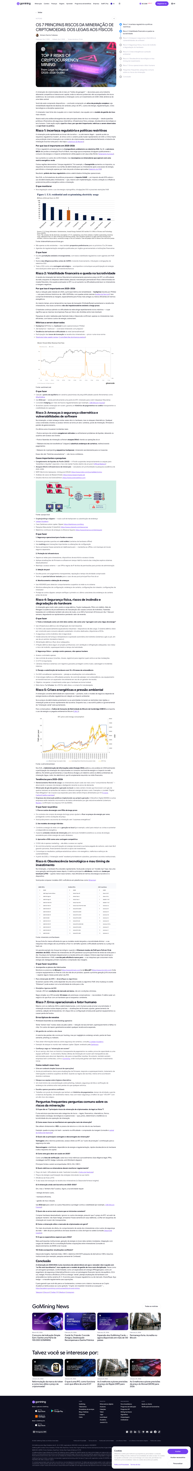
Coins (81, 1417)
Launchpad (103, 1417)
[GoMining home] (24, 3)
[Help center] (127, 1431)
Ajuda (143, 1401)
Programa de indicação (128, 1407)
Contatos (82, 1414)
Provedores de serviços (86, 1409)
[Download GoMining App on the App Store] (40, 1411)
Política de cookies (155, 1440)
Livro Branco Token (121, 1440)
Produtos (102, 1401)
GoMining (82, 1404)
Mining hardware (126, 1412)
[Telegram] (143, 1431)
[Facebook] (155, 1431)
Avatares (103, 1407)
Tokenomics (83, 1407)
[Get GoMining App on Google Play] (57, 1411)
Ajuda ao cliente (147, 1404)
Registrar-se (161, 4)
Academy (103, 1420)
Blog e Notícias (83, 1412)
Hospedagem (125, 1417)
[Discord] (147, 1431)
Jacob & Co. (104, 1422)
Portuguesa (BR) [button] (41, 1432)
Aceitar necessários (177, 1457)
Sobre (80, 1401)
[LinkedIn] (135, 1431)
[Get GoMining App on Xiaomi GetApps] (40, 1416)
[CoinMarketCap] (131, 1431)
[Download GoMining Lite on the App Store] (40, 1425)
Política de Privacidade (80, 1440)
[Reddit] (151, 1431)
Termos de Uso (93, 1440)
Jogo (101, 1414)
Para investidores (126, 1404)
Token (102, 1412)
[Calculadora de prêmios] (119, 3)
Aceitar (178, 1451)
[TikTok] (159, 1431)
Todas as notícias (151, 1306)
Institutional (124, 1420)
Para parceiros (125, 1401)
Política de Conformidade (106, 1440)
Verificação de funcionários (150, 1407)
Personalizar (178, 1464)
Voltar (40, 12)
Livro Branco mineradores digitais (138, 1440)
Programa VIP (125, 1409)
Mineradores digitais (106, 1404)
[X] (139, 1431)
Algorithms (124, 1414)
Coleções (103, 1409)
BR (174, 4)
